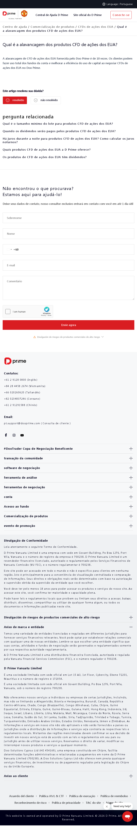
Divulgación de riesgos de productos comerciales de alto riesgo (68, 337)
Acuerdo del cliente (21, 796)
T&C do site (93, 802)
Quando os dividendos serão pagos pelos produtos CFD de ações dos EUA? (59, 131)
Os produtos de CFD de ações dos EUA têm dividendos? (45, 157)
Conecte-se (121, 15)
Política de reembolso (114, 796)
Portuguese (126, 4)
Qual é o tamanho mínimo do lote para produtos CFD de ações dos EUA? (58, 123)
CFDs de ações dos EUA (95, 26)
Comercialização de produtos (53, 26)
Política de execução (82, 796)
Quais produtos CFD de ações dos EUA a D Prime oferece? (47, 149)
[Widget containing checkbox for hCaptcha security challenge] (28, 311)
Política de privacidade (66, 802)
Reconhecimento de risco (30, 802)
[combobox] (10, 249)
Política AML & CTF (51, 796)
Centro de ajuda (15, 26)
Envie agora (68, 325)
